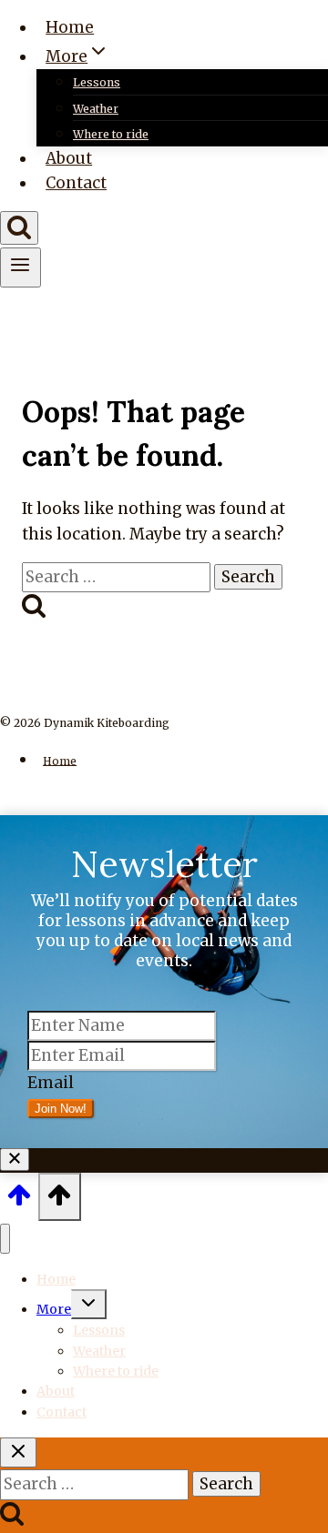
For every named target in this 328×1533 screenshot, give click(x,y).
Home (70, 27)
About (69, 158)
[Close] (14, 1159)
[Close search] (18, 1452)
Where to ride (111, 134)
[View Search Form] (19, 228)
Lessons (96, 82)
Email (50, 1083)
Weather (95, 109)
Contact (76, 183)
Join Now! (61, 1108)
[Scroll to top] (19, 1201)
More (53, 1309)
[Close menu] (5, 1239)
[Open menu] (20, 267)
